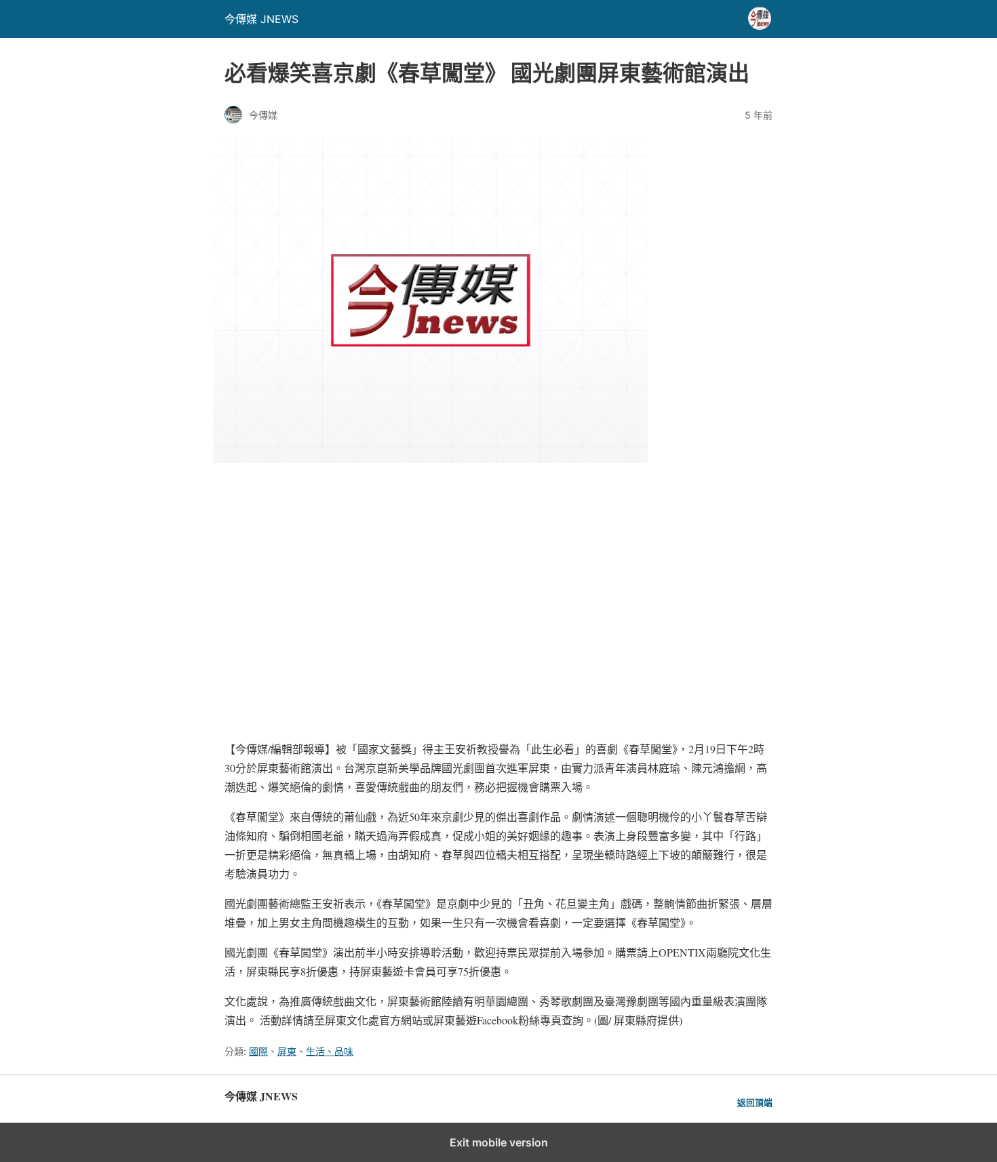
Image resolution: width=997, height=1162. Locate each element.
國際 (258, 1051)
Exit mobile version (499, 1142)
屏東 (286, 1051)
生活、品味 (329, 1051)
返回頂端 (755, 1103)
